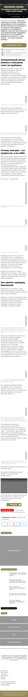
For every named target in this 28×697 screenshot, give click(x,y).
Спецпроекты (4, 674)
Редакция (3, 678)
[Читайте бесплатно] (14, 551)
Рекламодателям (5, 672)
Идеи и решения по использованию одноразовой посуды (17, 588)
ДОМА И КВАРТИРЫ (9, 7)
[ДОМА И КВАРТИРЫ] (14, 627)
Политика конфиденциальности (8, 683)
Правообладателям (5, 684)
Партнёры (3, 677)
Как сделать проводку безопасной (11, 54)
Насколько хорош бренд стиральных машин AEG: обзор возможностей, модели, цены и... (18, 581)
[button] (26, 2)
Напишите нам (4, 670)
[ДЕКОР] (14, 634)
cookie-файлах (14, 658)
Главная (9, 14)
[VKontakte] (14, 662)
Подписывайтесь (7, 510)
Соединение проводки (8, 20)
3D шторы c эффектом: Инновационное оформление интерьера (17, 602)
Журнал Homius (4, 675)
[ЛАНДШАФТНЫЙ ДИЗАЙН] (14, 642)
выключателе (5, 438)
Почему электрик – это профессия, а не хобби (14, 53)
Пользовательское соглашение (8, 681)
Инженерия (19, 7)
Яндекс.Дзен (5, 512)
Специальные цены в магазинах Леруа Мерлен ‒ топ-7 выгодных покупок (17, 574)
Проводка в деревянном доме (10, 336)
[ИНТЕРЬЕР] (14, 619)
